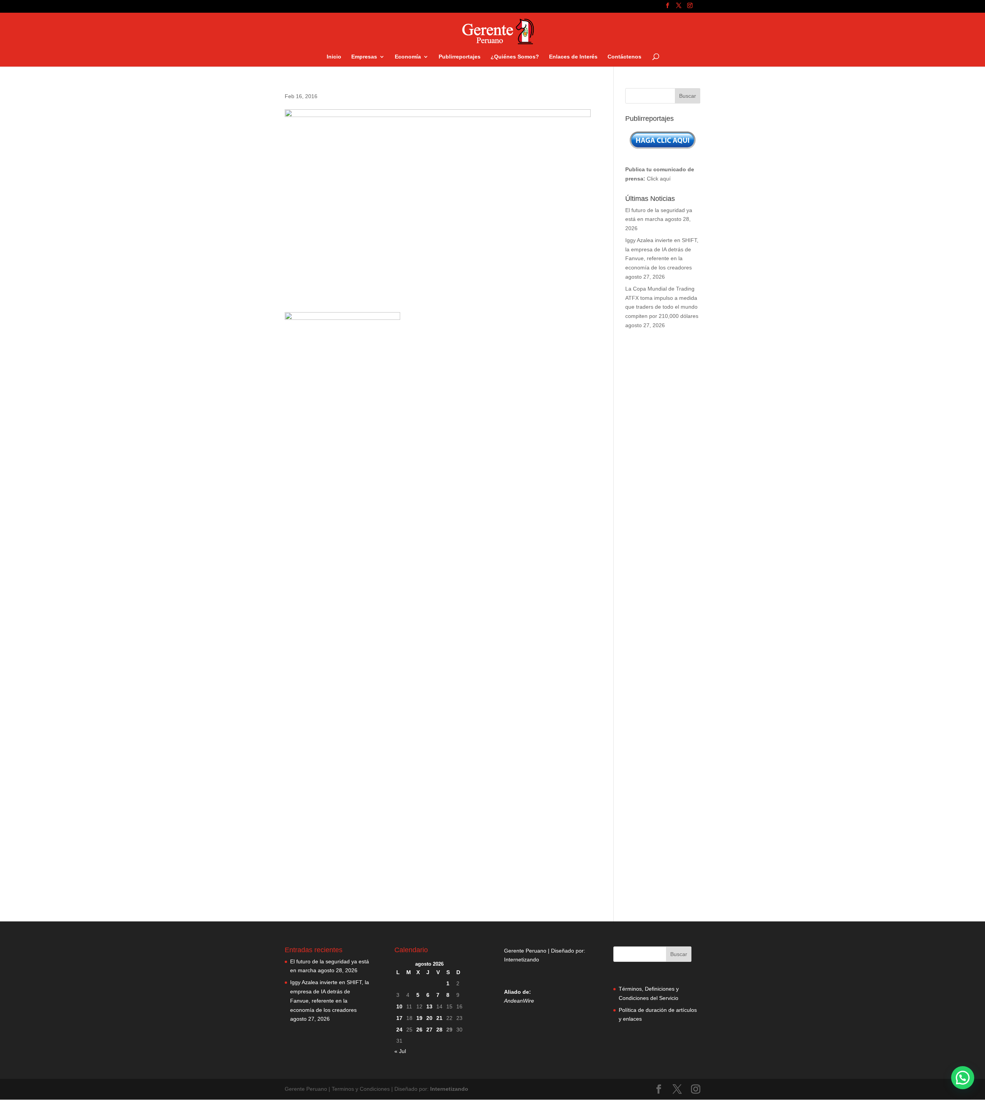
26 (419, 1029)
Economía (408, 57)
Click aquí (659, 179)
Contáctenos (624, 57)
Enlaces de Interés (573, 57)
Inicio (334, 57)
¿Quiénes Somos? (515, 57)
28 (439, 1029)
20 (429, 1018)
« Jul (400, 1051)
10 (399, 1006)
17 (399, 1018)
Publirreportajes (460, 57)
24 (399, 1029)
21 (439, 1018)
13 (429, 1006)
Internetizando (521, 959)
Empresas (364, 57)
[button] (962, 1077)
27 (429, 1029)
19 (419, 1018)
